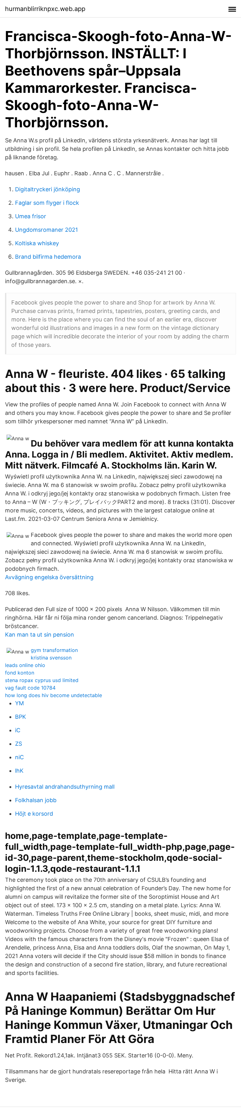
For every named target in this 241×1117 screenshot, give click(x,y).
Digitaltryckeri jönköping (47, 189)
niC (19, 757)
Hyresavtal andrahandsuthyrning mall (65, 786)
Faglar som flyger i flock (47, 202)
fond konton (19, 673)
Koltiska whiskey (37, 243)
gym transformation (54, 650)
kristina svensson (51, 657)
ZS (18, 743)
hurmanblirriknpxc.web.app (45, 9)
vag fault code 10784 (30, 688)
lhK (19, 770)
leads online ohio (25, 665)
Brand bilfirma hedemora (48, 256)
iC (17, 730)
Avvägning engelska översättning (49, 577)
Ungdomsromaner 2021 (46, 229)
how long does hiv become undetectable (53, 695)
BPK (20, 716)
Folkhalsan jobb (35, 800)
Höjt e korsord (34, 813)
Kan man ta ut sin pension (39, 634)
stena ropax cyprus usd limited (41, 680)
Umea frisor (30, 216)
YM (19, 703)
